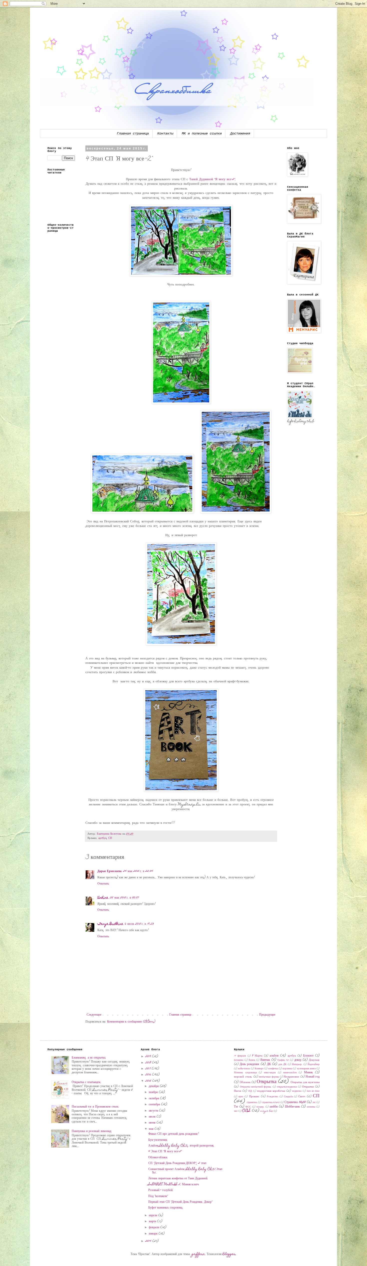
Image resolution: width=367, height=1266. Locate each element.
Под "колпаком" (158, 1196)
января (154, 1234)
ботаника (238, 1060)
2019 (148, 1056)
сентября (155, 1104)
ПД (250, 1091)
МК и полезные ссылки (202, 133)
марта (153, 1221)
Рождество (272, 1096)
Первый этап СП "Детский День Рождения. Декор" (180, 1202)
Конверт (259, 1068)
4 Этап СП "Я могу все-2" (165, 1151)
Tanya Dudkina (110, 924)
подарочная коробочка (271, 1091)
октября (154, 1098)
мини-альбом (290, 1072)
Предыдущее (267, 1015)
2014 (148, 1241)
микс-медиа (270, 1072)
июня (153, 1123)
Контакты (165, 133)
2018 (148, 1063)
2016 (148, 1075)
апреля (153, 1215)
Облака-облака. (158, 1157)
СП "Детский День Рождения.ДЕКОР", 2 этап (177, 1163)
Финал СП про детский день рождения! (173, 1134)
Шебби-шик (292, 1107)
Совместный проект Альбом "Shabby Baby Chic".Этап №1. (185, 1171)
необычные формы (269, 1077)
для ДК (282, 1064)
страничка (252, 1102)
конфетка (273, 1068)
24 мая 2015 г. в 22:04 (138, 871)
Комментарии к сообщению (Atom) (131, 1022)
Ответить (103, 884)
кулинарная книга (306, 1068)
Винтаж (265, 1060)
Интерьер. (297, 1064)
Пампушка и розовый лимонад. (92, 1131)
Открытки (308, 1087)
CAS (246, 1111)
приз (240, 1096)
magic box (266, 1111)
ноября (154, 1092)
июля (153, 1117)
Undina (102, 898)
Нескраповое (291, 1077)
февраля (154, 1227)
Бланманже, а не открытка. (89, 1058)
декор (297, 1060)
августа (154, 1111)
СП (110, 838)
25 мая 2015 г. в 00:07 (124, 898)
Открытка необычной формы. (256, 1087)
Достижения (240, 133)
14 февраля (240, 1056)
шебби (274, 1107)
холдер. (260, 1107)
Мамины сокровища (245, 1072)
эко (235, 1111)
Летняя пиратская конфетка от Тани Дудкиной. (178, 1178)
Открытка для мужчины (305, 1082)
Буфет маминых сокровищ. (165, 1208)
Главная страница (133, 133)
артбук (102, 838)
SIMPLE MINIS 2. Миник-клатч (173, 1184)
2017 (148, 1069)
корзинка (287, 1068)
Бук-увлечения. (158, 1140)
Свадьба (288, 1096)
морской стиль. (243, 1077)
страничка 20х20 (271, 1102)
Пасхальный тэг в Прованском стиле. (95, 1107)
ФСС (248, 1107)
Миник (308, 1072)
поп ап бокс (313, 1091)
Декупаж (314, 1060)
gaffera (198, 1254)
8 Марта (257, 1056)
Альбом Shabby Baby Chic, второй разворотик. (181, 1146)
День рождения (249, 1064)
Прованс (254, 1097)
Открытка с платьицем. (86, 1082)
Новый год (313, 1077)
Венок (252, 1060)
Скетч (301, 1097)
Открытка (266, 1082)
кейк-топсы (244, 1068)
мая (152, 1129)
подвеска (296, 1091)
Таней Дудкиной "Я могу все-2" (212, 179)
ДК (269, 1064)
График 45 (283, 1060)
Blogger (229, 1254)
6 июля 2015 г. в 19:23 (139, 924)
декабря (154, 1086)
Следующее (94, 1015)
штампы (311, 1107)
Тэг (236, 1107)
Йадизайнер (314, 1064)
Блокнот (308, 1056)
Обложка (245, 1082)
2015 (148, 1081)
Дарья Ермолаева (109, 871)
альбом (274, 1056)
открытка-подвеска (287, 1087)
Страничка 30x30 (295, 1102)
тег (314, 1102)
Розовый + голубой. (160, 1190)
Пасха (237, 1091)
